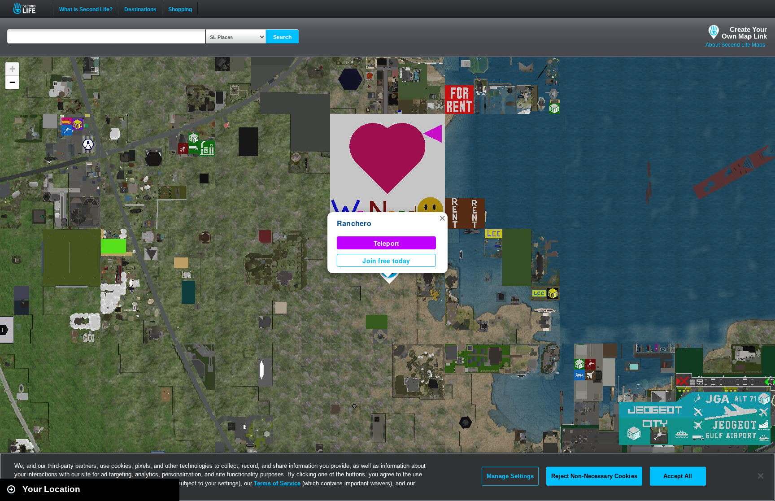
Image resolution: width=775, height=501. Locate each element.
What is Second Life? (86, 8)
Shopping (180, 8)
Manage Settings (510, 476)
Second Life (29, 8)
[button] (442, 217)
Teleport (387, 243)
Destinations (140, 8)
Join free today (386, 260)
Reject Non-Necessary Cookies (594, 476)
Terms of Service (277, 483)
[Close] (761, 476)
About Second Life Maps (735, 45)
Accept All (677, 476)
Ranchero (354, 223)
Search (282, 37)
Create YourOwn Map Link (744, 33)
